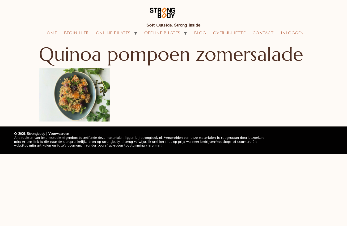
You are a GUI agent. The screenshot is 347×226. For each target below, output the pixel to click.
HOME (50, 32)
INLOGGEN (292, 32)
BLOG (200, 32)
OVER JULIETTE (229, 32)
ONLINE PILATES (113, 32)
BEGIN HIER (76, 32)
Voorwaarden (58, 134)
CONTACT (263, 32)
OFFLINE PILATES (162, 32)
